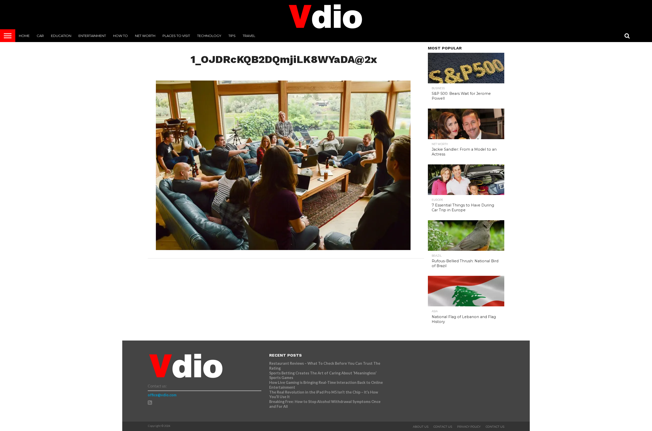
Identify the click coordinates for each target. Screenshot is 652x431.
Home (24, 36)
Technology (209, 36)
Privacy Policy (469, 426)
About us (420, 426)
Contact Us (442, 426)
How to (120, 36)
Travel (249, 36)
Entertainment (92, 36)
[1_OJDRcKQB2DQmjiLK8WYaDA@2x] (283, 248)
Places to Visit (176, 36)
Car (40, 36)
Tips (232, 36)
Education (61, 36)
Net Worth (145, 36)
